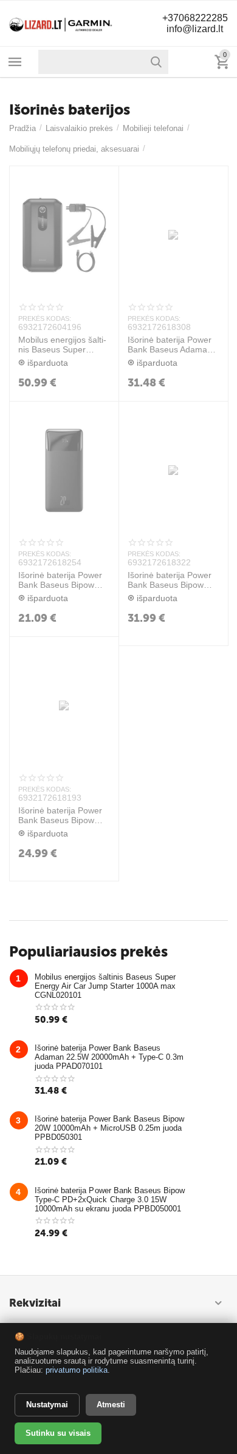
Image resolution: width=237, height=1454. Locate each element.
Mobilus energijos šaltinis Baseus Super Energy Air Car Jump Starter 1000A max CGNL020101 (62, 345)
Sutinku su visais (58, 1433)
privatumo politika (77, 1370)
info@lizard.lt (195, 29)
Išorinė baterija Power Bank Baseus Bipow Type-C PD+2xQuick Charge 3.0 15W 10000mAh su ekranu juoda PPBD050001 (60, 816)
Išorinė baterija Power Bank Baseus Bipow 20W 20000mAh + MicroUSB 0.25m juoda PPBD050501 (172, 580)
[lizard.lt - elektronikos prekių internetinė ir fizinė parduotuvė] (60, 22)
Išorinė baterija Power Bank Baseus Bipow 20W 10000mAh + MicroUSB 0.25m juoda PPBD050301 (62, 580)
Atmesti (111, 1404)
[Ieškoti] (156, 62)
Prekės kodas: (44, 318)
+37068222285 (195, 18)
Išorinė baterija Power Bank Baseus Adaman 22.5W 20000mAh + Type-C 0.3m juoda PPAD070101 (170, 345)
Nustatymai (47, 1404)
